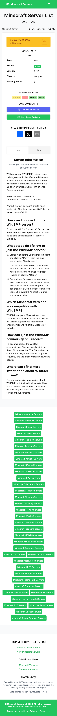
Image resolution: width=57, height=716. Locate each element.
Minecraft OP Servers (14, 554)
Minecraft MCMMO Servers (28, 535)
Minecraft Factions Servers (28, 446)
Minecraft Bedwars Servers (28, 452)
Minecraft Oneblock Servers (28, 548)
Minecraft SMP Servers (28, 647)
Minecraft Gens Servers (41, 605)
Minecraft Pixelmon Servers (28, 439)
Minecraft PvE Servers (42, 592)
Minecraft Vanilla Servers (28, 516)
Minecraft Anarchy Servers (28, 503)
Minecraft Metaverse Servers (28, 560)
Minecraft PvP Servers (28, 478)
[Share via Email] (37, 134)
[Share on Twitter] (28, 134)
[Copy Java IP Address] (44, 41)
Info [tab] (18, 150)
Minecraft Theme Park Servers (28, 580)
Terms (10, 711)
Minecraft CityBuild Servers (28, 471)
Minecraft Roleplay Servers (28, 573)
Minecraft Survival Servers (28, 414)
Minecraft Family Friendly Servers (28, 599)
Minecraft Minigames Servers (28, 541)
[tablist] (28, 150)
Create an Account (28, 669)
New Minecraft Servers (28, 651)
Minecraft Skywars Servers (28, 497)
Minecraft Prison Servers (28, 427)
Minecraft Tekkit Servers (16, 592)
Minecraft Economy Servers (28, 586)
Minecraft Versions (28, 665)
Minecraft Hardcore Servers (28, 529)
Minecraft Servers (10, 29)
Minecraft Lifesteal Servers (28, 465)
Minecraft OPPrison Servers (28, 522)
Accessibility (21, 711)
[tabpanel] (28, 276)
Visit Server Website (30, 117)
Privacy (33, 711)
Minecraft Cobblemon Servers (29, 484)
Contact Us (45, 711)
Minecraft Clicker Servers (28, 611)
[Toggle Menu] (49, 4)
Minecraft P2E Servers (15, 605)
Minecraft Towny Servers (28, 509)
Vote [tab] (39, 150)
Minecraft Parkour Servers (29, 459)
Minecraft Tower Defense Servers (28, 618)
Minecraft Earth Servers (28, 433)
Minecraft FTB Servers (28, 567)
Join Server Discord (30, 109)
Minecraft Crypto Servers (40, 554)
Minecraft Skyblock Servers (28, 420)
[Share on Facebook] (20, 134)
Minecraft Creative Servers (28, 490)
